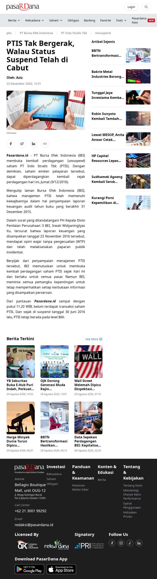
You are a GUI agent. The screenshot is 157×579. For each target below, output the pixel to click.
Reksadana (32, 20)
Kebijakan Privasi (130, 514)
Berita (12, 20)
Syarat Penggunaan (132, 505)
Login (131, 7)
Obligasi (52, 484)
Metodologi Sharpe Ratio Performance (132, 494)
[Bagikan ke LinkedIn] (33, 144)
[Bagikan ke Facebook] (11, 144)
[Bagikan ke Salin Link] (45, 144)
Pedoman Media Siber (80, 487)
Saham (54, 20)
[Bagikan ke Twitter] (22, 144)
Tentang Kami (132, 485)
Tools (119, 20)
